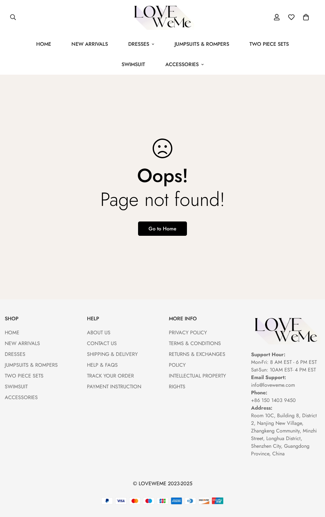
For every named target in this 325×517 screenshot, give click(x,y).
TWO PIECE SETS (269, 44)
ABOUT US (98, 332)
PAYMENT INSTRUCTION (114, 386)
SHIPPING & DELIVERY (112, 354)
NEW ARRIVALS (89, 44)
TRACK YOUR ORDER (110, 375)
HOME (43, 44)
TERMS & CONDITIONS (195, 343)
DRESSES (138, 44)
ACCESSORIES (182, 64)
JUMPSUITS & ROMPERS (202, 44)
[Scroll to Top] (312, 482)
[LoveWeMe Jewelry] (162, 17)
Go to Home (162, 228)
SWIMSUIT (133, 64)
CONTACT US (102, 343)
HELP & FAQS (102, 365)
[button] (306, 17)
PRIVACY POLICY (188, 332)
